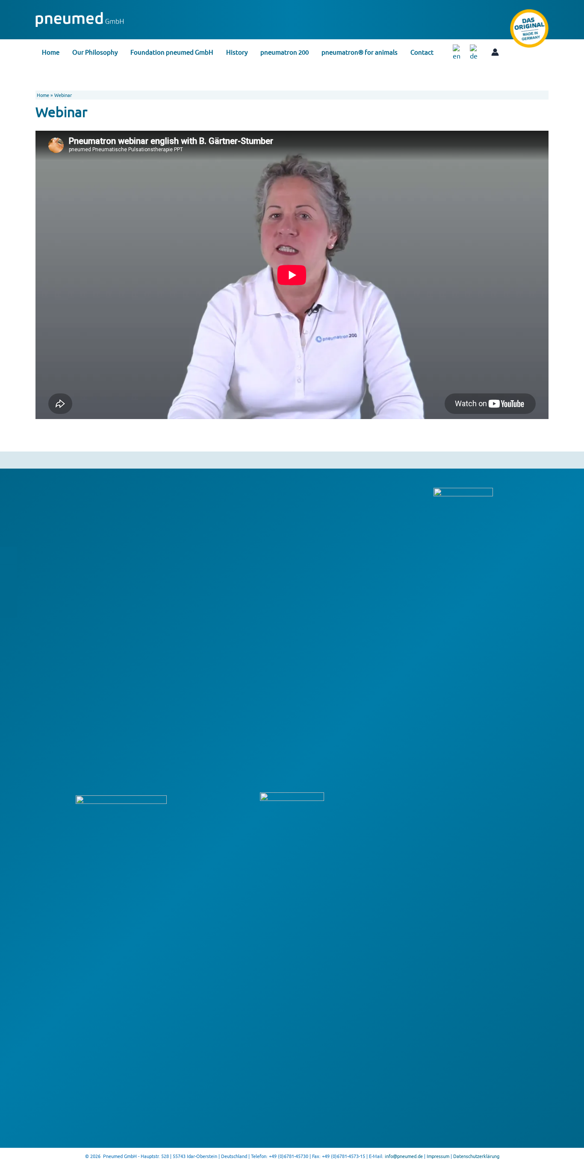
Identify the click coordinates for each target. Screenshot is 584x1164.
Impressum (438, 1155)
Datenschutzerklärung (476, 1155)
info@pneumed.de (404, 1155)
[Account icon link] (495, 52)
